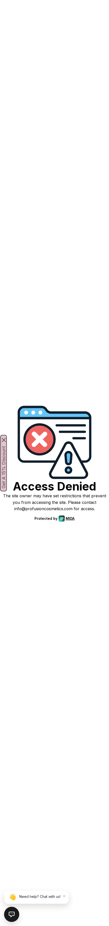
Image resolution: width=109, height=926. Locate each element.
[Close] (4, 440)
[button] (11, 914)
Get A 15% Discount (3, 467)
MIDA (70, 518)
